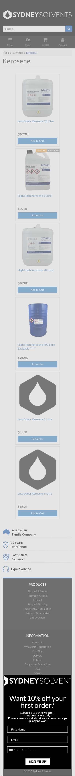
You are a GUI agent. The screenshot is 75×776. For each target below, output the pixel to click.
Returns (37, 659)
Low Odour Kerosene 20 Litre (36, 121)
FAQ (37, 668)
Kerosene (31, 53)
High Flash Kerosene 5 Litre (35, 195)
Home (6, 53)
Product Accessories (38, 613)
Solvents (18, 53)
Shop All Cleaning (38, 604)
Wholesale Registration (37, 646)
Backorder (37, 215)
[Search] (68, 29)
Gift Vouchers (37, 617)
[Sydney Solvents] (37, 13)
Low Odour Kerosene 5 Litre (35, 493)
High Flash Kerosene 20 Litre (35, 270)
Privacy (37, 673)
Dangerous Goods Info (38, 664)
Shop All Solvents (38, 591)
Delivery (37, 655)
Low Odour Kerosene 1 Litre (35, 419)
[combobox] (34, 29)
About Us (37, 642)
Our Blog (37, 651)
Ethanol (37, 600)
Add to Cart (37, 140)
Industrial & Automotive (37, 608)
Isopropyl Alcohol (38, 595)
